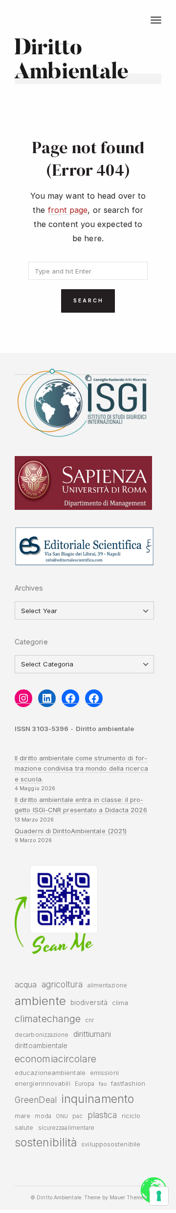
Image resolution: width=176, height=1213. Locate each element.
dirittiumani (92, 1034)
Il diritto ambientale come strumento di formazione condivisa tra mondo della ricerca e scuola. (81, 768)
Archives (29, 588)
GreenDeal (36, 1100)
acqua (26, 984)
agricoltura (62, 984)
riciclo (131, 1116)
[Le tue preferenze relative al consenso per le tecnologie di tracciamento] (159, 1196)
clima (120, 1003)
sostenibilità (46, 1142)
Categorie (31, 642)
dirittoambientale (41, 1046)
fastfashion (128, 1083)
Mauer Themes (128, 1197)
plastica (102, 1115)
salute (24, 1127)
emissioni (104, 1072)
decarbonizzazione (42, 1034)
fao (102, 1084)
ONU (62, 1116)
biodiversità (89, 1003)
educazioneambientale (50, 1072)
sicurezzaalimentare (66, 1127)
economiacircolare (56, 1059)
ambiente (40, 1001)
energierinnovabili (42, 1083)
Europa (85, 1083)
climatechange (48, 1018)
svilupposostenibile (110, 1144)
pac (77, 1116)
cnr (89, 1020)
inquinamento (97, 1099)
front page (68, 210)
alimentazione (107, 985)
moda (43, 1116)
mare (22, 1116)
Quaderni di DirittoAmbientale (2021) (71, 831)
